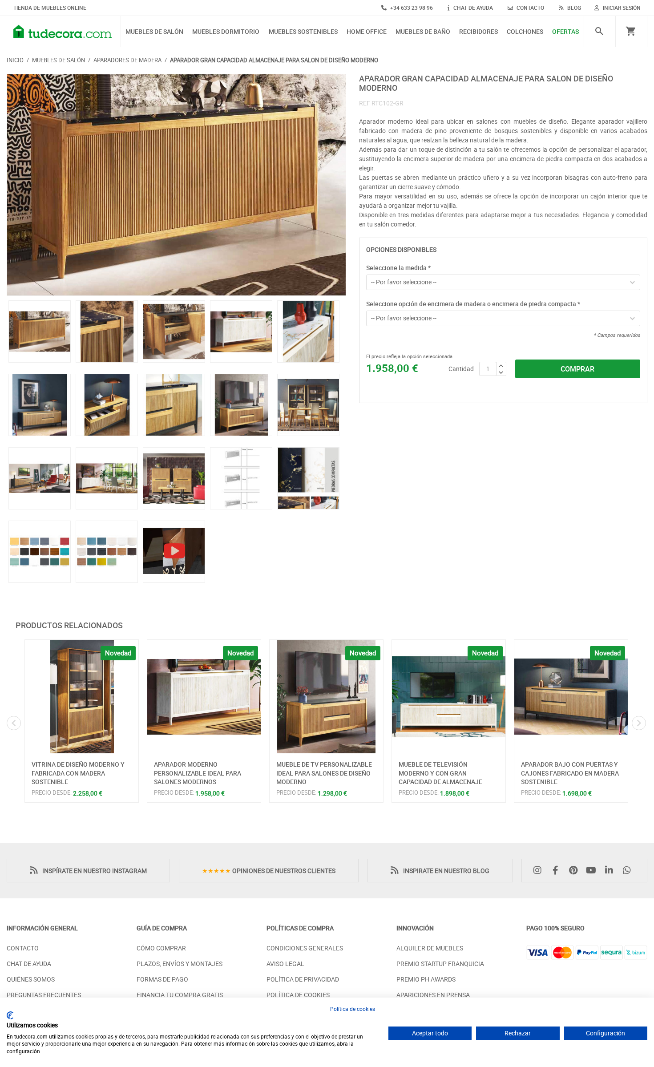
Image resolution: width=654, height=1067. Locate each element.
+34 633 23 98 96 (411, 7)
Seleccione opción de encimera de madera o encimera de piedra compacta (473, 303)
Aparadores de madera (127, 60)
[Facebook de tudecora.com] (557, 870)
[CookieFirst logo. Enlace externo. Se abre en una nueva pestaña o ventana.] (10, 1015)
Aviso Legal (285, 963)
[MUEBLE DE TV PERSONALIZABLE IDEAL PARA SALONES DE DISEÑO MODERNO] (326, 696)
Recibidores (478, 32)
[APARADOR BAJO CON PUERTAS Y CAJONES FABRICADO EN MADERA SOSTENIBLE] (571, 696)
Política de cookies (352, 1008)
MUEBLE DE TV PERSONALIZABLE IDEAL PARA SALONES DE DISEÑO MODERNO (324, 773)
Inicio (15, 60)
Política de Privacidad (302, 979)
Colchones (525, 32)
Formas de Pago (162, 979)
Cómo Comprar (161, 948)
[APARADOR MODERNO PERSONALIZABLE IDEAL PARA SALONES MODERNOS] (204, 696)
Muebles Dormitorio (225, 32)
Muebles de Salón (154, 32)
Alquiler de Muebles (429, 948)
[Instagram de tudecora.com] (540, 870)
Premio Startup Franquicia (440, 963)
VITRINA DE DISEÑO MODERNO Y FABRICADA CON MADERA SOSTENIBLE (78, 773)
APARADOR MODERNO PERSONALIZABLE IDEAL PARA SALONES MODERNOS (197, 773)
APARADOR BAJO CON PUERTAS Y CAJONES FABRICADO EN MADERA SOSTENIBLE (570, 773)
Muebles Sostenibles (303, 32)
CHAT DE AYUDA (472, 7)
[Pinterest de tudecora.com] (575, 870)
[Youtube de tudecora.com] (593, 870)
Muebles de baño (423, 32)
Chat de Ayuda (29, 963)
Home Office (367, 32)
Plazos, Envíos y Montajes (179, 963)
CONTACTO (529, 7)
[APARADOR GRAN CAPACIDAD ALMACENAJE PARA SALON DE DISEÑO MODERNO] (176, 185)
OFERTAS (565, 32)
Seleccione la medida (398, 267)
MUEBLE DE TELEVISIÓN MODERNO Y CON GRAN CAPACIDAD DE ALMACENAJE (440, 773)
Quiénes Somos (31, 979)
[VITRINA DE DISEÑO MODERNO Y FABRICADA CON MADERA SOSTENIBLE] (81, 696)
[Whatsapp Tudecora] (629, 870)
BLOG (573, 7)
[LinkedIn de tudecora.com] (611, 870)
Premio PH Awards (426, 979)
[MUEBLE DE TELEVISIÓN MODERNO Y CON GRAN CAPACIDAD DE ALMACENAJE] (448, 696)
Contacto (23, 948)
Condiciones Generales (304, 948)
